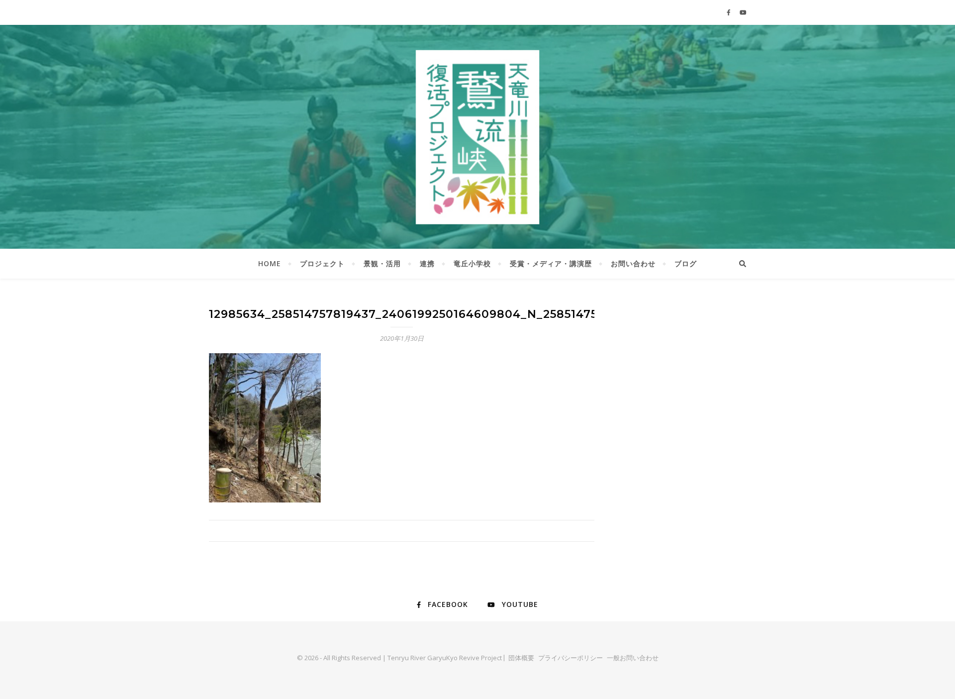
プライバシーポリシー (570, 657)
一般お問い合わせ (633, 657)
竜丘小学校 (472, 263)
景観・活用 (382, 263)
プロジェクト (322, 263)
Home (269, 263)
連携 (427, 263)
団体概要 (521, 657)
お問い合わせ (633, 263)
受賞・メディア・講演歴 (551, 263)
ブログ (685, 263)
